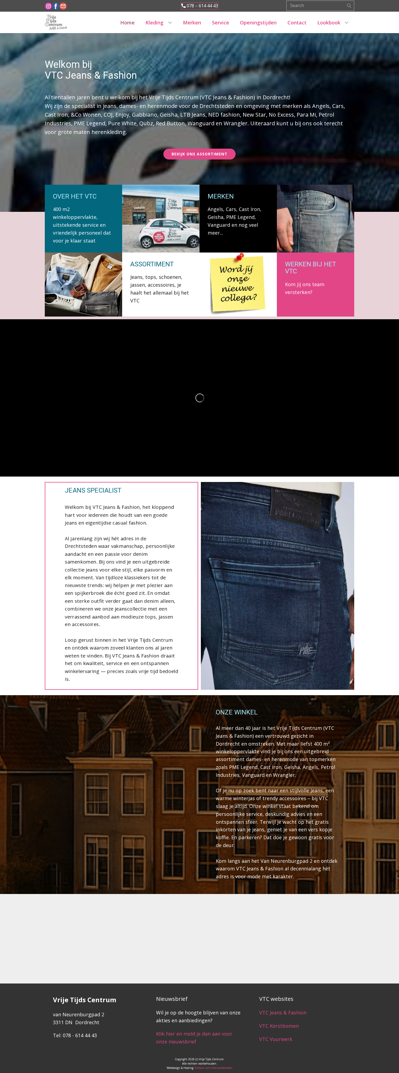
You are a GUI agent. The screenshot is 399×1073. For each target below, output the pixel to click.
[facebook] (55, 6)
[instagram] (48, 6)
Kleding (154, 22)
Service (220, 22)
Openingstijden (258, 22)
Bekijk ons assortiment (199, 154)
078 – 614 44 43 (202, 6)
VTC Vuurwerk (275, 1039)
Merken (192, 22)
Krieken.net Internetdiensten (213, 1068)
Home (127, 22)
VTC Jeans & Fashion (282, 1012)
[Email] (63, 6)
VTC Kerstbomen (279, 1026)
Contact (296, 22)
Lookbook (328, 22)
